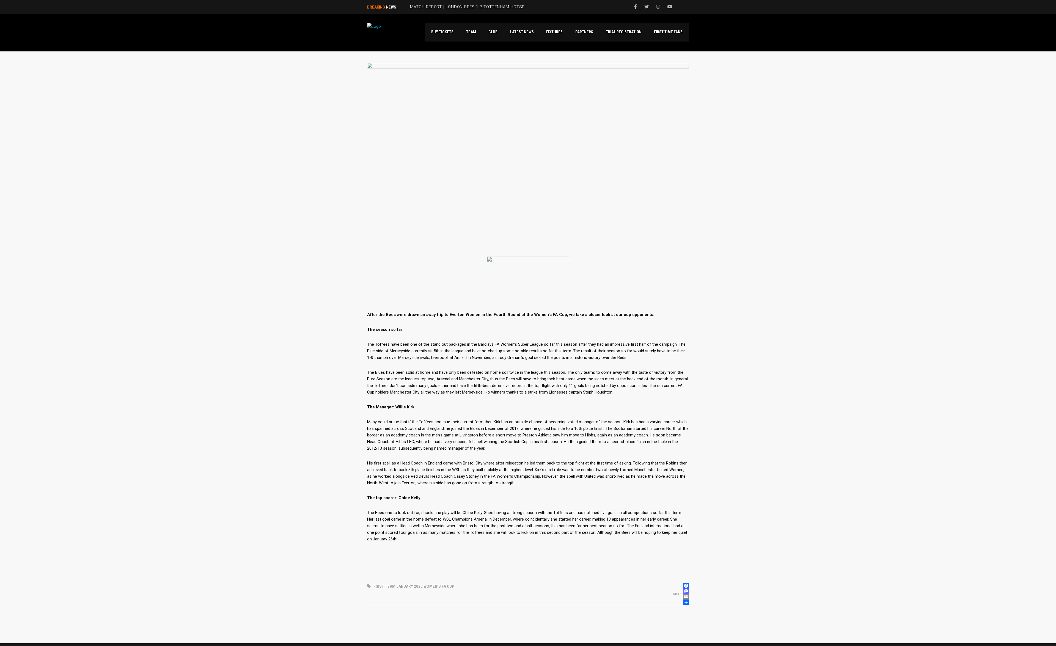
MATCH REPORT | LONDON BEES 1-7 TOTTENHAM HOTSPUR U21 (475, 6)
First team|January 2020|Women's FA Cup (413, 586)
